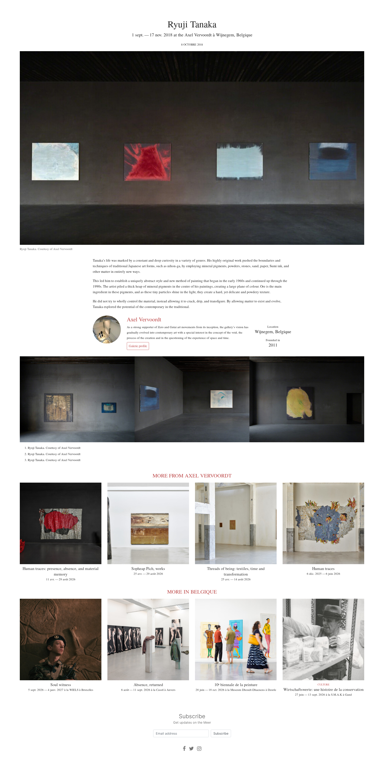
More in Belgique (192, 591)
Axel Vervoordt (144, 319)
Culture (323, 684)
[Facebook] (184, 748)
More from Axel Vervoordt (192, 475)
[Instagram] (199, 748)
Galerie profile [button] (138, 346)
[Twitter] (191, 748)
